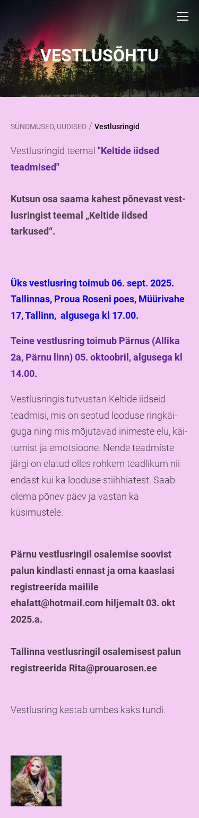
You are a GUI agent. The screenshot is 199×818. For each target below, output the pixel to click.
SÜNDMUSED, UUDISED (48, 126)
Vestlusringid (117, 126)
